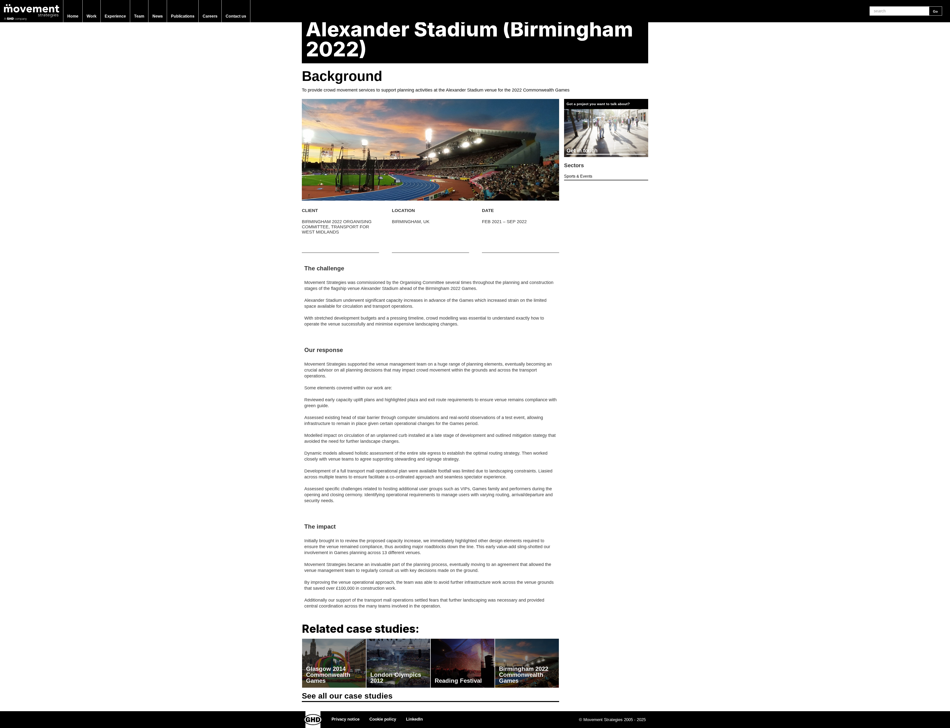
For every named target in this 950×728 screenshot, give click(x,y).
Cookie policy (382, 719)
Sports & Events (578, 176)
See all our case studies (347, 695)
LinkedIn (414, 719)
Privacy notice (345, 719)
